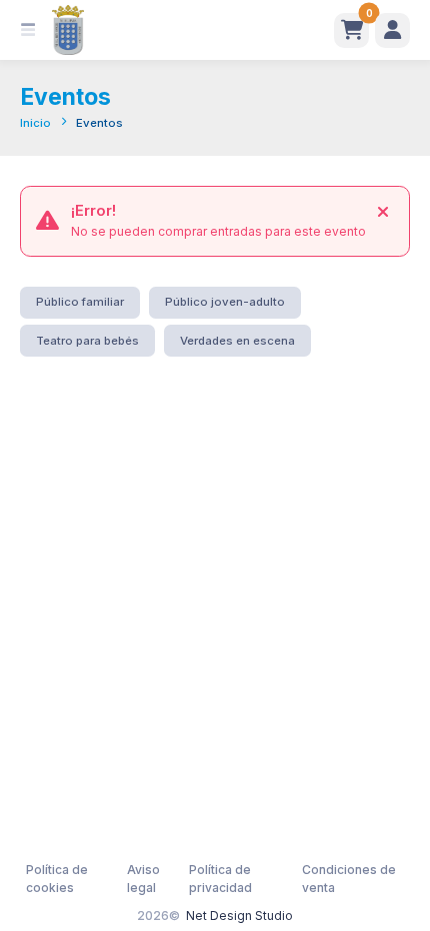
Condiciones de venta (349, 878)
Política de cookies (57, 878)
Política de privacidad (220, 878)
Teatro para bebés (87, 341)
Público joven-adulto (225, 302)
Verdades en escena (237, 341)
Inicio (35, 123)
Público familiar (80, 302)
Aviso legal (143, 878)
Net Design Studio (239, 915)
